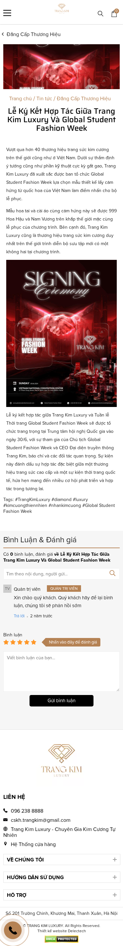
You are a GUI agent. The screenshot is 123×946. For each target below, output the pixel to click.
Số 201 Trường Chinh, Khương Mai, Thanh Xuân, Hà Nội (61, 913)
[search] (100, 14)
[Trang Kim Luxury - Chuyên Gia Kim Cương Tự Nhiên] (62, 9)
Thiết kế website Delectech (61, 931)
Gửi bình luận (61, 701)
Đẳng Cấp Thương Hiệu (34, 34)
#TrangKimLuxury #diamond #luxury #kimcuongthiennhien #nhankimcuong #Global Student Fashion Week (59, 505)
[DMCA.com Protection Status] (62, 941)
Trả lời (19, 616)
